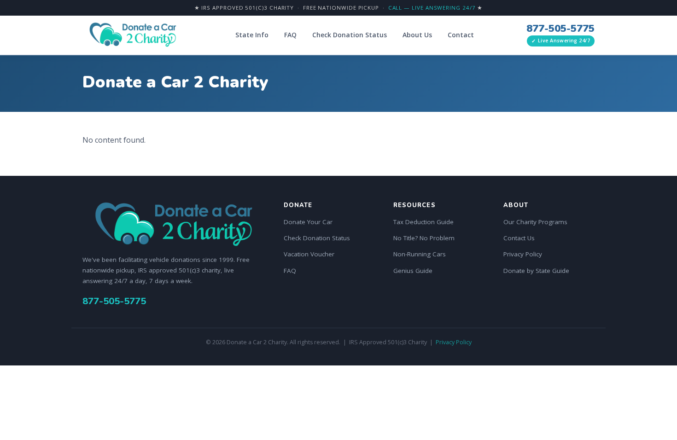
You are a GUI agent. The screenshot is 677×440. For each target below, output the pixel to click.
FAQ (290, 34)
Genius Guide (412, 270)
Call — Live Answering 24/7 (432, 7)
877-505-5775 (560, 28)
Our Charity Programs (535, 222)
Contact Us (519, 238)
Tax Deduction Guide (423, 222)
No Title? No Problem (424, 238)
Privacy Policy (522, 254)
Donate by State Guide (536, 270)
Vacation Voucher (309, 254)
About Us (417, 34)
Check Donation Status (349, 34)
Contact (461, 34)
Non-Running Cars (419, 254)
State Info (251, 34)
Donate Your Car (308, 222)
